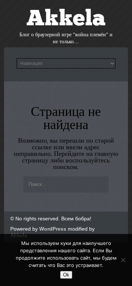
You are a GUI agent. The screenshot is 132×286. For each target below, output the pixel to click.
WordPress (52, 229)
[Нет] (122, 260)
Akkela (66, 20)
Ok (66, 275)
